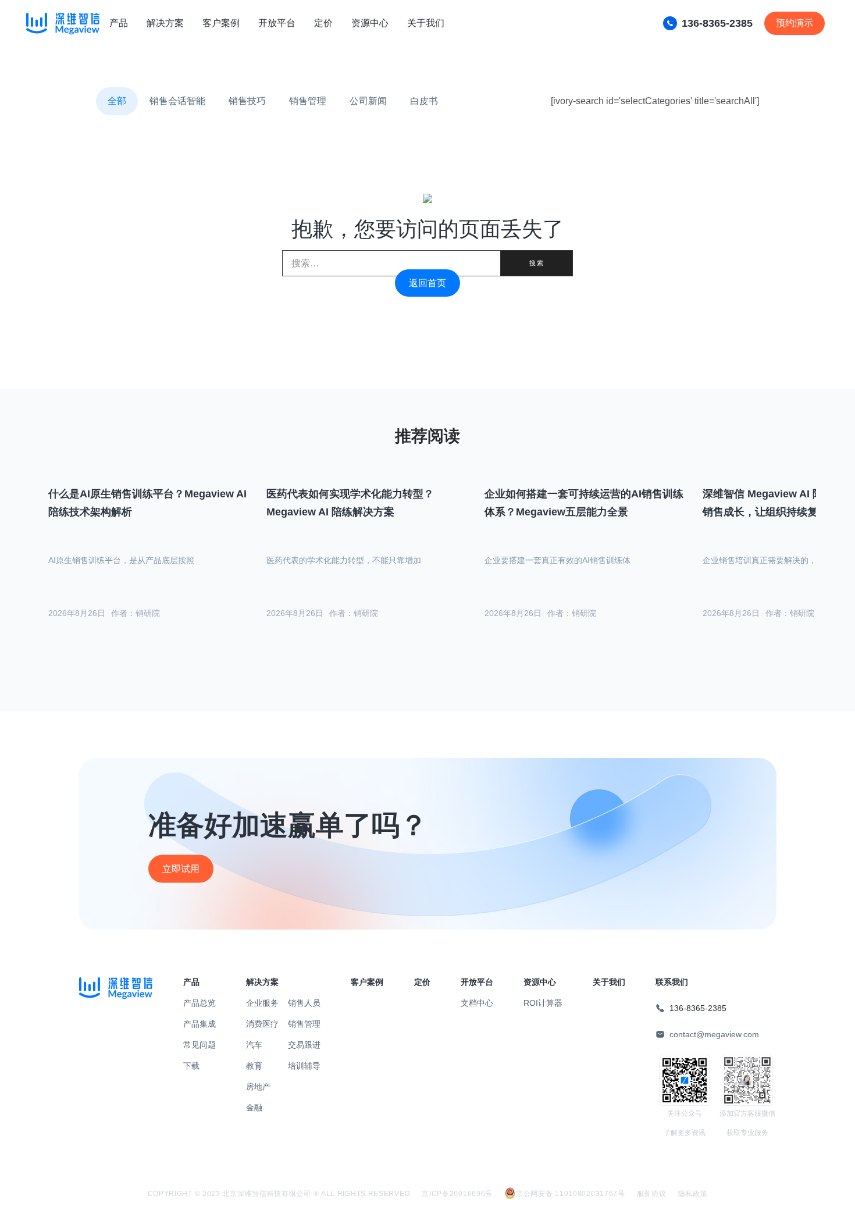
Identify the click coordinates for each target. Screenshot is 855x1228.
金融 (254, 1107)
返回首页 (427, 283)
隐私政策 (693, 1194)
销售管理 (307, 101)
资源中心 (370, 23)
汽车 (254, 1044)
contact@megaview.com (714, 1034)
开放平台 (276, 23)
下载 (191, 1065)
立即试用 (181, 869)
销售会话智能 (177, 101)
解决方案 (165, 23)
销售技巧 (247, 101)
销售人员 (304, 1003)
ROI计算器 (542, 1003)
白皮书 (424, 101)
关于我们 (425, 23)
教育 (254, 1065)
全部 (117, 101)
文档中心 (477, 1003)
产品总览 (199, 1003)
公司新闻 (368, 101)
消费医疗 (262, 1023)
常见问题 (199, 1044)
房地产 (258, 1086)
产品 (118, 23)
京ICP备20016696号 (457, 1194)
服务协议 (652, 1194)
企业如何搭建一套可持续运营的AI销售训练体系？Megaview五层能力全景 (583, 503)
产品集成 (199, 1023)
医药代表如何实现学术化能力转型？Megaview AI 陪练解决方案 (350, 503)
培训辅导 (304, 1065)
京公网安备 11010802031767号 (570, 1194)
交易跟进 (304, 1044)
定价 (323, 23)
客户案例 (221, 23)
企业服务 (262, 1003)
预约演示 (794, 23)
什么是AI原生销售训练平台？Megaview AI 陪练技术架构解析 (147, 503)
